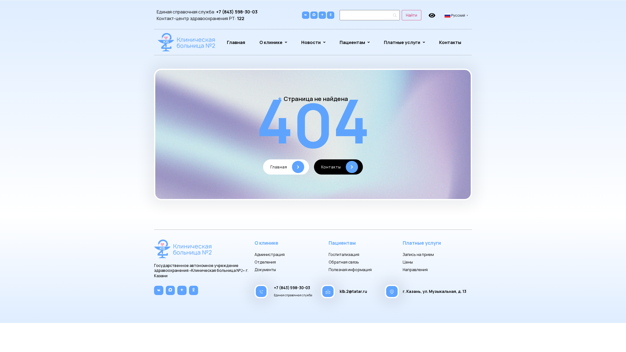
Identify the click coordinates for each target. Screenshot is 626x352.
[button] (273, 42)
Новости (311, 42)
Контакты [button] (331, 167)
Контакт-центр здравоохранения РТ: (200, 18)
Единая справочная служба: (206, 12)
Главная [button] (278, 167)
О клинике (270, 42)
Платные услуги (402, 42)
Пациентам (352, 42)
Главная (236, 42)
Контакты (450, 42)
